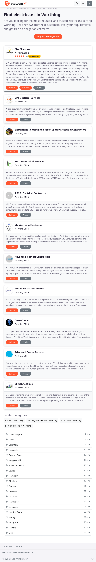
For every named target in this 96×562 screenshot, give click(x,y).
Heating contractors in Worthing (42, 420)
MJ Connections (24, 383)
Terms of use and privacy (15, 559)
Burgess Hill (49, 460)
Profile (39, 88)
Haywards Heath (49, 465)
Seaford (49, 486)
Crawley (49, 491)
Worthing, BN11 (22, 101)
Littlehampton (49, 434)
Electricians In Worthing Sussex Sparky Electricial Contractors (50, 129)
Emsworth (49, 506)
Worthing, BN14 (22, 229)
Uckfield (49, 496)
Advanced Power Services (29, 352)
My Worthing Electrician (28, 225)
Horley (49, 517)
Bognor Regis (49, 455)
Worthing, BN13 (22, 165)
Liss (49, 532)
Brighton (49, 444)
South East (24, 8)
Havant (49, 527)
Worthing (52, 8)
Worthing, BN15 (22, 197)
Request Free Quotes (48, 36)
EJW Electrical (22, 49)
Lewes (49, 470)
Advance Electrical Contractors (32, 256)
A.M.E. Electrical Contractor (30, 193)
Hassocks (49, 449)
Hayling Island (49, 512)
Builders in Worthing (14, 420)
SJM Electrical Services (27, 97)
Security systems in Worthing (18, 426)
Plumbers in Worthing (71, 420)
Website (12, 88)
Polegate (49, 522)
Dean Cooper (22, 320)
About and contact (12, 546)
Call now (25, 88)
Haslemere (49, 501)
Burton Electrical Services (29, 161)
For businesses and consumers (18, 552)
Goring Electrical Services (29, 288)
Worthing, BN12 (22, 53)
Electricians (10, 8)
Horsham (49, 475)
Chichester (49, 480)
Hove (49, 439)
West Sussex (38, 8)
